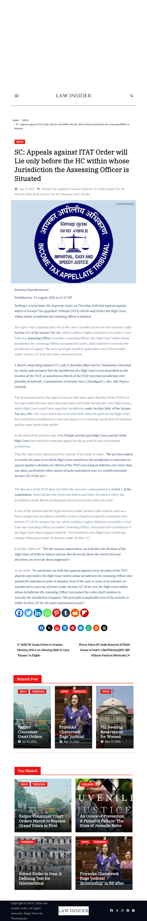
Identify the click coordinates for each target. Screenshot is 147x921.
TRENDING (38, 691)
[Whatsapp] (47, 613)
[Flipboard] (84, 613)
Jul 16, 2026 (29, 741)
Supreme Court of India (75, 194)
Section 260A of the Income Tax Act (37, 194)
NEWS (19, 141)
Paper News (31, 913)
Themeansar (19, 918)
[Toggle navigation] (17, 96)
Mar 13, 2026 (71, 741)
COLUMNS (88, 784)
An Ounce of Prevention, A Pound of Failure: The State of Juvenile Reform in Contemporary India (102, 823)
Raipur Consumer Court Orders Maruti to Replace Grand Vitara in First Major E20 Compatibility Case (42, 825)
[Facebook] (19, 613)
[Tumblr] (65, 613)
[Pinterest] (56, 613)
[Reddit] (75, 613)
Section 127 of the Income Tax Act (104, 189)
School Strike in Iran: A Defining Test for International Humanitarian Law (40, 880)
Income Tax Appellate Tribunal (62, 189)
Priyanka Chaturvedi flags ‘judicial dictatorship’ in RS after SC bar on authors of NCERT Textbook (102, 883)
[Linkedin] (38, 613)
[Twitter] (28, 613)
